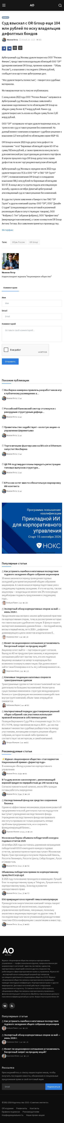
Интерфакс (7, 230)
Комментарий (9, 323)
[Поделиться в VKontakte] (9, 48)
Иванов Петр (8, 272)
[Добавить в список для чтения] (20, 48)
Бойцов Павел (12, 603)
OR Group (34, 242)
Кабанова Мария (13, 705)
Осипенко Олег (12, 637)
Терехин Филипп (12, 832)
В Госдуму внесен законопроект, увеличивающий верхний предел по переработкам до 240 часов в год (30, 781)
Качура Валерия (12, 742)
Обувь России (18, 242)
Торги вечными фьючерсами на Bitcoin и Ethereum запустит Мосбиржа (32, 447)
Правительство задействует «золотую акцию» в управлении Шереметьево (32, 429)
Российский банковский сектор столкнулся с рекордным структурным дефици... (30, 410)
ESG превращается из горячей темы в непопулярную (30, 899)
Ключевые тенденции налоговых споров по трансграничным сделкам (27, 679)
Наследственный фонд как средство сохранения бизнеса (30, 802)
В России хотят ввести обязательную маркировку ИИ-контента (32, 484)
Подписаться (53, 1086)
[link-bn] (32, 528)
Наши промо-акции (35, 1115)
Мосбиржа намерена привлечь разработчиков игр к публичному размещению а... (33, 391)
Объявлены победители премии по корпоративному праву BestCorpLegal (30, 874)
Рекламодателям (31, 1111)
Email (4, 310)
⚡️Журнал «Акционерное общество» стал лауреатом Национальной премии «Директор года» (30, 761)
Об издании (8, 1108)
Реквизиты (21, 1108)
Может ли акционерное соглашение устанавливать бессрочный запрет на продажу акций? (32, 645)
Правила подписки (11, 1111)
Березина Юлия (12, 671)
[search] (60, 5)
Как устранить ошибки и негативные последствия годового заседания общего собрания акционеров (31, 573)
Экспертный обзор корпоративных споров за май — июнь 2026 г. (32, 610)
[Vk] (5, 1006)
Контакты (34, 1108)
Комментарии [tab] (10, 287)
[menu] (4, 5)
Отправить (10, 361)
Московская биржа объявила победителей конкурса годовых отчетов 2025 (30, 839)
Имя (4, 297)
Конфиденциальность (12, 1115)
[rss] (12, 1006)
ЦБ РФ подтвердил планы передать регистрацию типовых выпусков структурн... (32, 466)
